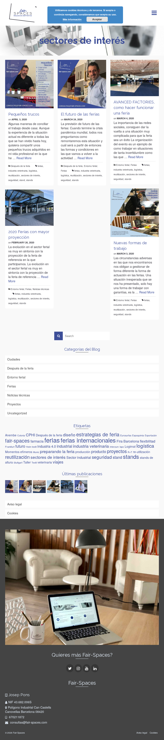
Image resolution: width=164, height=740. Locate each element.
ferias (40, 166)
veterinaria (45, 462)
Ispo (122, 446)
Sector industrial (78, 457)
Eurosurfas (125, 435)
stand (22, 180)
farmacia (37, 441)
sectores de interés (30, 175)
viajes (58, 462)
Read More (24, 158)
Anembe (10, 435)
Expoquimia (138, 435)
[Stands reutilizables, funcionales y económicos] (81, 486)
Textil (34, 462)
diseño (69, 435)
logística (33, 170)
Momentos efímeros (18, 452)
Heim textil (31, 446)
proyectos (117, 451)
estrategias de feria (97, 434)
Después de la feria (20, 166)
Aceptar (97, 19)
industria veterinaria (18, 170)
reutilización (14, 175)
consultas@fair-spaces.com (28, 722)
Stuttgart (18, 462)
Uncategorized (17, 413)
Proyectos (14, 404)
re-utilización (141, 452)
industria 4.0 (46, 446)
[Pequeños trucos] (29, 84)
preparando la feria (57, 451)
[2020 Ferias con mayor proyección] (29, 208)
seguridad (13, 180)
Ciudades (13, 359)
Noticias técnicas (41, 289)
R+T (130, 452)
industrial (64, 446)
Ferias (64, 170)
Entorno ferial (90, 166)
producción (82, 452)
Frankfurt (10, 446)
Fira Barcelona (128, 441)
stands (29, 180)
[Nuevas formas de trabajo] (134, 212)
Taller (27, 462)
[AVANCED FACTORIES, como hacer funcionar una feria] (134, 78)
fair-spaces (17, 440)
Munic (36, 452)
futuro (20, 446)
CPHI (30, 434)
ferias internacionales (88, 440)
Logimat (130, 446)
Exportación (151, 435)
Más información (72, 19)
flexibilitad (147, 441)
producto (98, 451)
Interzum (114, 446)
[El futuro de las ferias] (82, 84)
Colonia (21, 435)
